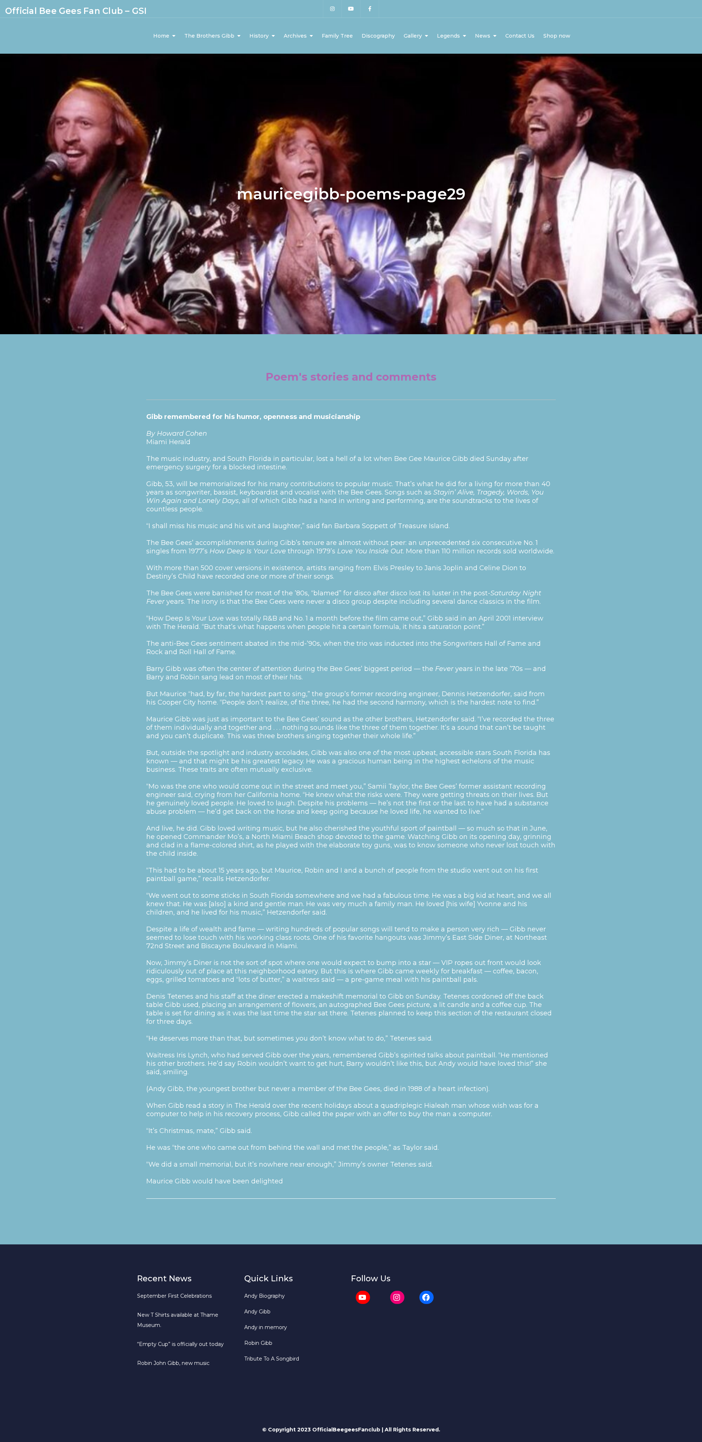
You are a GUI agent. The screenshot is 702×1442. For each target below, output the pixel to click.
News (482, 36)
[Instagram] (397, 1297)
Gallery (413, 36)
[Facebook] (426, 1297)
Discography (378, 36)
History (259, 36)
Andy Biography (264, 1296)
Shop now (556, 36)
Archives (295, 36)
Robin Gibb (258, 1343)
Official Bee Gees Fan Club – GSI (76, 11)
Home (161, 36)
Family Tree (337, 36)
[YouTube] (363, 1297)
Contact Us (520, 36)
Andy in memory (265, 1327)
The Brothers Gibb (209, 36)
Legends (448, 36)
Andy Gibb (257, 1311)
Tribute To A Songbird (271, 1358)
